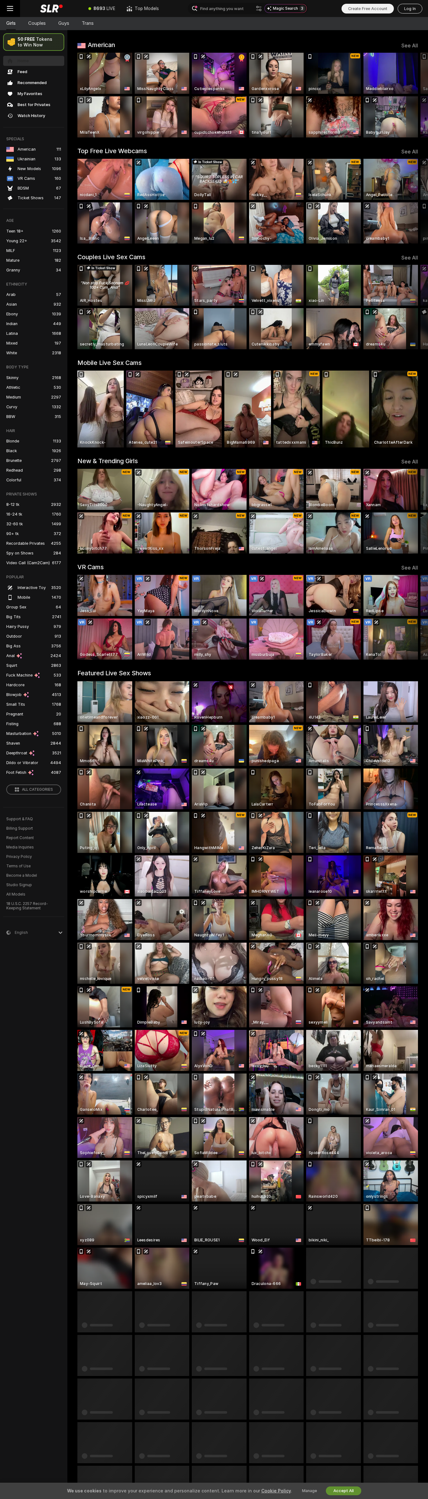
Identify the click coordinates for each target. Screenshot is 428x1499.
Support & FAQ (19, 819)
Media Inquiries (20, 847)
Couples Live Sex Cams (111, 257)
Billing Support (19, 828)
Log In (410, 8)
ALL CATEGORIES (37, 789)
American (101, 45)
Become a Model (21, 875)
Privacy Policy (19, 856)
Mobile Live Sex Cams (109, 363)
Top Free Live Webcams (112, 151)
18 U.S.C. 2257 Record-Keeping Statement (27, 906)
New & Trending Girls (107, 461)
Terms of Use (18, 866)
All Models (15, 894)
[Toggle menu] (10, 8)
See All (409, 46)
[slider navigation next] (412, 95)
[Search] (258, 8)
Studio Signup (19, 885)
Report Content (20, 838)
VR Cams (90, 567)
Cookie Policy (276, 1490)
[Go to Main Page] (51, 8)
